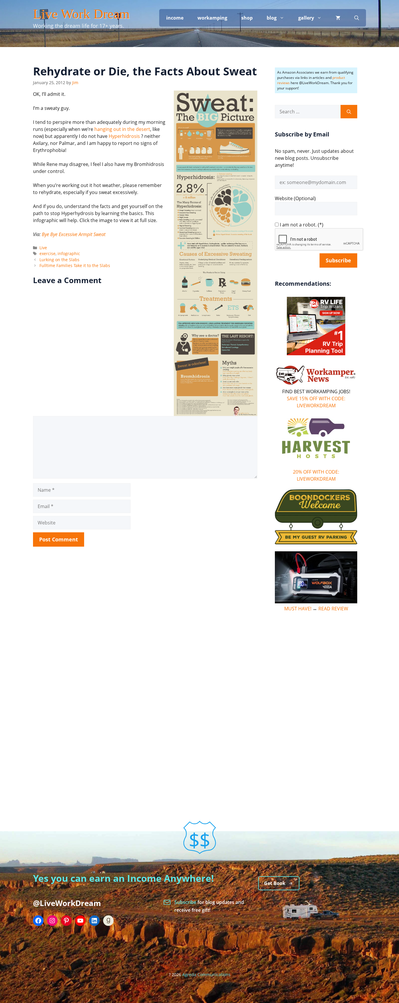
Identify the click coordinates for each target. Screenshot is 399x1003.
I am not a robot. (298, 224)
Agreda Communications (206, 974)
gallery (306, 18)
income (174, 18)
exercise (47, 253)
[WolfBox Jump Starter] (316, 601)
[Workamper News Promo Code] (316, 384)
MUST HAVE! (297, 608)
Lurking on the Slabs (59, 259)
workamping (212, 18)
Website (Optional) (295, 198)
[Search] (349, 111)
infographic (69, 253)
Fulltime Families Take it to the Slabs (74, 265)
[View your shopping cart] (338, 18)
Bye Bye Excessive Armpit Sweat (73, 234)
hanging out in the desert (122, 129)
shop (247, 18)
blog (272, 18)
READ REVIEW (333, 608)
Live (43, 247)
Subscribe (185, 902)
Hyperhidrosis (124, 136)
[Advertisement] (316, 706)
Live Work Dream (81, 13)
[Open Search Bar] (356, 18)
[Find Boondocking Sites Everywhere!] (316, 516)
